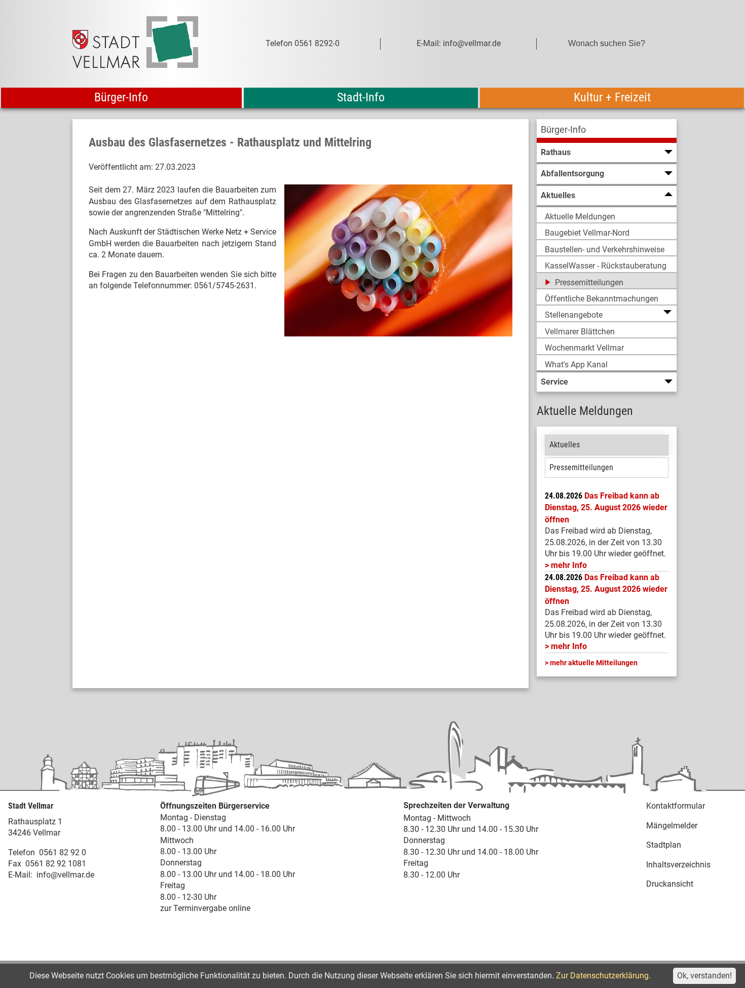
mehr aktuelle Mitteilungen (594, 663)
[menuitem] (607, 131)
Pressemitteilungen (581, 467)
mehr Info (569, 565)
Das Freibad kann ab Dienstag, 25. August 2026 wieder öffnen (606, 507)
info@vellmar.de (65, 875)
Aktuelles (564, 444)
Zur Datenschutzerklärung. (603, 975)
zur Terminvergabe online (205, 908)
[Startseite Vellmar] (146, 44)
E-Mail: (20, 875)
